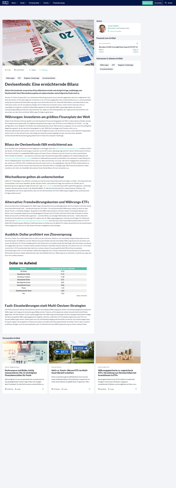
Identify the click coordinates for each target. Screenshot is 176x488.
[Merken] (137, 43)
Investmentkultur (48, 78)
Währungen (10, 78)
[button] (118, 30)
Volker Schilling (48, 186)
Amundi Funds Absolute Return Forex (18, 158)
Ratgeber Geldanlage (31, 78)
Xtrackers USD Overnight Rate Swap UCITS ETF (31, 221)
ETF (19, 78)
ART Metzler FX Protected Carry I (67, 148)
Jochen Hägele (113, 26)
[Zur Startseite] (5, 3)
